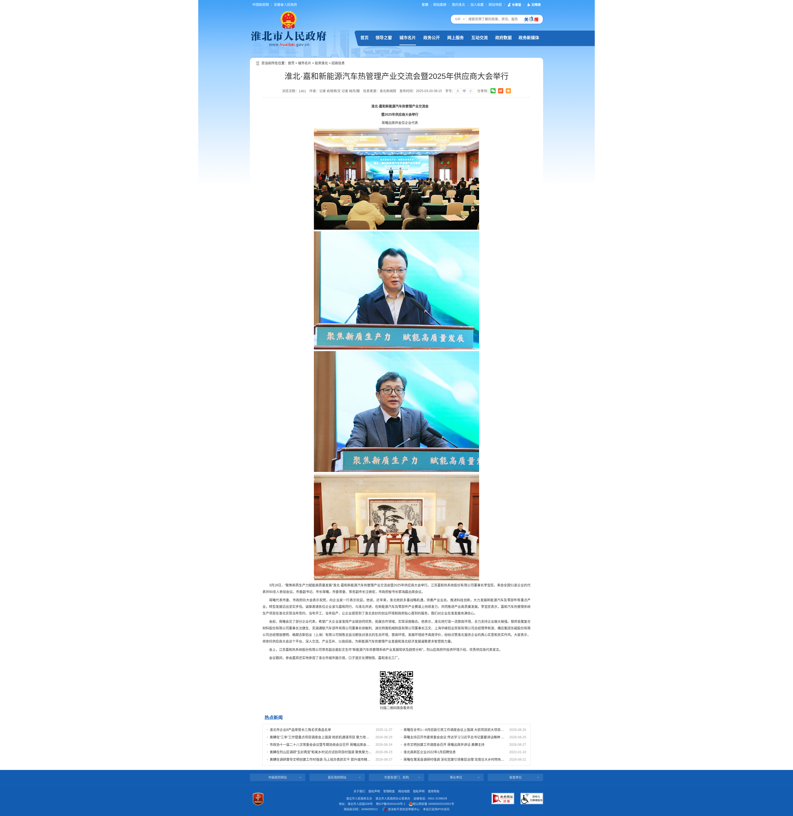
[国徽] (288, 19)
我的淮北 (458, 4)
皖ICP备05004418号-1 (390, 803)
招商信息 (338, 63)
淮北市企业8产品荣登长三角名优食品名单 (300, 730)
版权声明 (374, 791)
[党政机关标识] (258, 799)
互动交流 (479, 38)
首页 (364, 38)
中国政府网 (260, 4)
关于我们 (359, 791)
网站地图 (495, 4)
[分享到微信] (493, 90)
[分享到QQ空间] (508, 90)
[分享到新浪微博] (500, 90)
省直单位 (515, 777)
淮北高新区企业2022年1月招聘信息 (430, 752)
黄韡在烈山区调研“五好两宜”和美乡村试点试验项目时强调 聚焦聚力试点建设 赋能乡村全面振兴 (321, 752)
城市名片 (407, 38)
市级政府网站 (277, 777)
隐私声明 (419, 791)
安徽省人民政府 (285, 4)
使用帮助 (433, 791)
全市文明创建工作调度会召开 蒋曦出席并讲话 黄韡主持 (444, 744)
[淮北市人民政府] (288, 38)
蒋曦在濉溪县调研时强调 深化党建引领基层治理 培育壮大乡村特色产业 (455, 759)
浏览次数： (294, 91)
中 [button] (464, 91)
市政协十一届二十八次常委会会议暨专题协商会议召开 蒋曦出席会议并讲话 (321, 744)
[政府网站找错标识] (502, 798)
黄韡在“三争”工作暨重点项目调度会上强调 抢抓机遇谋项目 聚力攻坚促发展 (321, 737)
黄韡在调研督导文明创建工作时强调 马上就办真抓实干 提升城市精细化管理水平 (321, 759)
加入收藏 (477, 4)
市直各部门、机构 (396, 777)
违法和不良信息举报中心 (403, 809)
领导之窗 (383, 38)
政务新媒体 (529, 38)
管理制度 (389, 791)
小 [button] (470, 91)
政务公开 (431, 38)
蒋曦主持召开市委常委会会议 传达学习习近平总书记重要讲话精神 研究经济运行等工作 (455, 737)
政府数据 (503, 38)
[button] (514, 4)
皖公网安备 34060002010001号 (433, 803)
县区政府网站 (337, 777)
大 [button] (457, 91)
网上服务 (455, 38)
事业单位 (456, 777)
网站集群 (439, 4)
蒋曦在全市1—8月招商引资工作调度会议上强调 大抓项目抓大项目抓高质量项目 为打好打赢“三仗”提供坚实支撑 (455, 730)
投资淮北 (321, 63)
